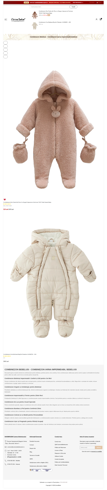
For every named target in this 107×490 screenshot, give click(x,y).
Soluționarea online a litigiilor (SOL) (39, 462)
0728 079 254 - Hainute (13, 464)
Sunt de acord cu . (92, 451)
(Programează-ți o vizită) (14, 457)
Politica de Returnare (60, 447)
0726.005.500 (63, 482)
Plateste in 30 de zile (60, 453)
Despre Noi (33, 448)
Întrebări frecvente (34, 441)
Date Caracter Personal (61, 465)
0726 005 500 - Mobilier (13, 460)
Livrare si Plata (59, 450)
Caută (73, 6)
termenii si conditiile (96, 451)
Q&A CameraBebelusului (61, 444)
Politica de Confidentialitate (62, 462)
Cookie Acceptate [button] (59, 459)
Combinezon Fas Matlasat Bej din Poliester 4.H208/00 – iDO (55, 22)
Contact (32, 445)
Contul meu (58, 441)
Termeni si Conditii (34, 455)
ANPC (31, 459)
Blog (31, 452)
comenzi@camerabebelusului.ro (15, 447)
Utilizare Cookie (59, 456)
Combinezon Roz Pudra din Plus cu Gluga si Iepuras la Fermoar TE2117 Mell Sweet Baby (56, 12)
